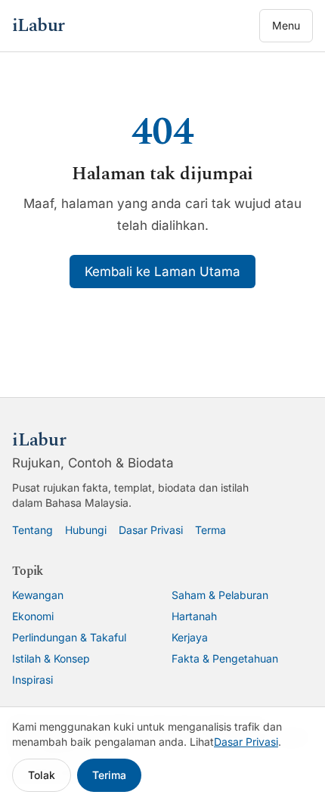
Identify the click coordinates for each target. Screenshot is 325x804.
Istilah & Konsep (51, 658)
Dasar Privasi (151, 529)
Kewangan (37, 594)
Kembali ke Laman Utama (162, 271)
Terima (109, 774)
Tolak (41, 774)
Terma (210, 529)
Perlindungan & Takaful (69, 637)
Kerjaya (190, 637)
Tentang (32, 529)
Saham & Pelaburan (220, 594)
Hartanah (194, 616)
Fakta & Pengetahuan (225, 658)
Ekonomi (33, 616)
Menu (286, 25)
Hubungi (86, 529)
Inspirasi (32, 679)
